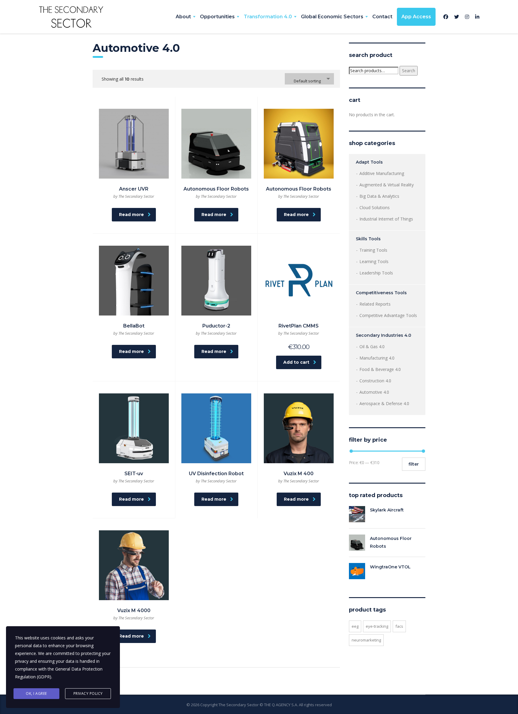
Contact (382, 16)
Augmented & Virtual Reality (386, 185)
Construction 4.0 (375, 381)
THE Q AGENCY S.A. (281, 704)
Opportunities (217, 16)
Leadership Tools (376, 273)
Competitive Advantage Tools (388, 315)
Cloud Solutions (374, 207)
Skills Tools (368, 238)
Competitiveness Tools (381, 292)
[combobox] (309, 78)
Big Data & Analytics (379, 196)
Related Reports (375, 304)
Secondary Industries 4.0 (383, 335)
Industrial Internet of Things (386, 219)
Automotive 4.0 (374, 392)
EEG (355, 626)
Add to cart (296, 362)
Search (408, 70)
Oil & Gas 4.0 (372, 346)
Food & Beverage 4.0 (380, 369)
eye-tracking (377, 626)
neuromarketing (366, 640)
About (183, 16)
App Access (416, 16)
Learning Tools (374, 261)
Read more (131, 214)
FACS (399, 626)
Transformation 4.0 (268, 16)
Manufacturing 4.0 (376, 358)
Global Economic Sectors (332, 16)
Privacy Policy (88, 693)
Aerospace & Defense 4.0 (384, 403)
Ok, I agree (36, 693)
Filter (414, 464)
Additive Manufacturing (381, 173)
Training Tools (373, 250)
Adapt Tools (369, 162)
